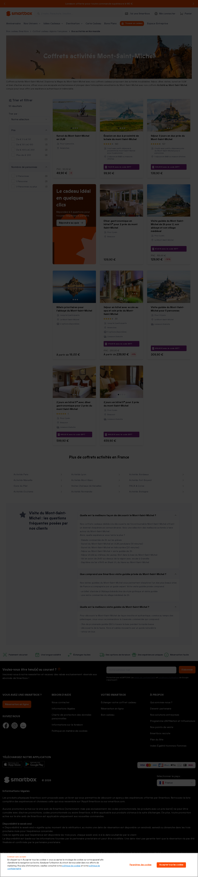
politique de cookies (71, 865)
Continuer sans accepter (16, 857)
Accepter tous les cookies (171, 864)
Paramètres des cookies (140, 864)
